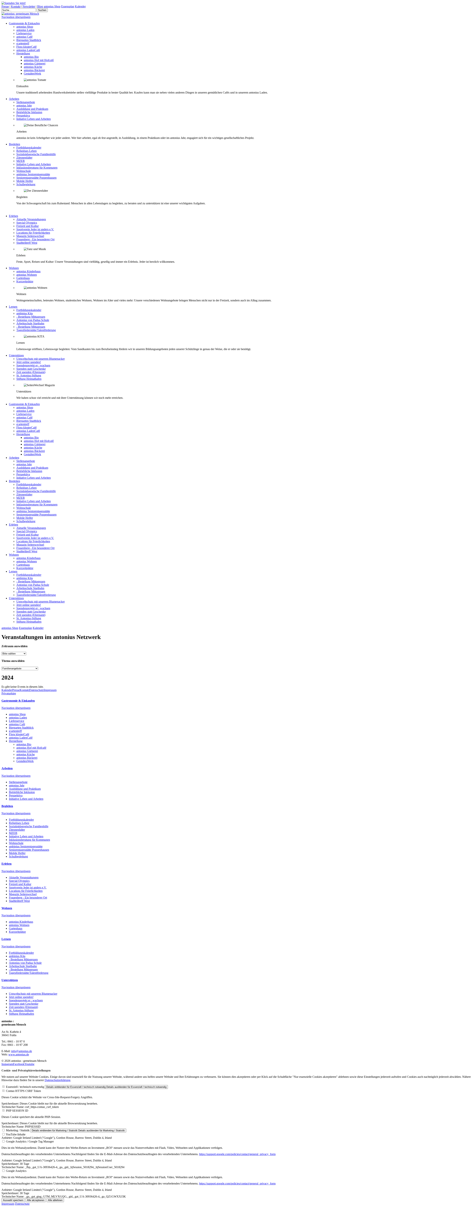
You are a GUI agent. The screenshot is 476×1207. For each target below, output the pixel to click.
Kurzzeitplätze (24, 281)
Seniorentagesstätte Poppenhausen (36, 177)
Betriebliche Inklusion (29, 112)
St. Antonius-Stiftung (28, 375)
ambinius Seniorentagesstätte (33, 174)
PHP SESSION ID (17, 1110)
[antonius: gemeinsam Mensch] (20, 13)
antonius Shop (52, 6)
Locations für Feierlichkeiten (33, 232)
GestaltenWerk (32, 73)
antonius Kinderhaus (28, 271)
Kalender (80, 6)
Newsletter (28, 6)
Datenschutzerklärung (57, 1080)
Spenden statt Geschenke (31, 368)
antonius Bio (31, 56)
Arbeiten (14, 98)
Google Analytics (16, 1170)
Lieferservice (24, 33)
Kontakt (15, 6)
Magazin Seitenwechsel (30, 236)
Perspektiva (23, 115)
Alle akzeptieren (35, 1200)
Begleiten (14, 144)
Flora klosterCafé (26, 46)
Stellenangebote (25, 102)
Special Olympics (26, 222)
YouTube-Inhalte (15, 1134)
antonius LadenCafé (28, 50)
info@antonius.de (21, 1051)
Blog (40, 6)
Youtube (29, 1064)
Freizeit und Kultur (27, 226)
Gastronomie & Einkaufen (24, 23)
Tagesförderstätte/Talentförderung (36, 330)
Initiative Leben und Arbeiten (33, 118)
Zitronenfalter (24, 157)
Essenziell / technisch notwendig (25, 1086)
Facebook (19, 1064)
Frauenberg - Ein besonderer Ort (35, 239)
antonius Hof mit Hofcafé (39, 60)
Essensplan (67, 6)
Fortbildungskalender (28, 147)
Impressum (50, 690)
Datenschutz (36, 690)
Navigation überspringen (15, 17)
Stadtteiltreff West (26, 242)
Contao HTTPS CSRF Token (23, 1090)
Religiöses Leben (26, 150)
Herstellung (23, 53)
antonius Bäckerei (34, 70)
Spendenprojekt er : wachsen (33, 365)
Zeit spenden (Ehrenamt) (30, 372)
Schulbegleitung (25, 184)
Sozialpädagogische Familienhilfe (36, 154)
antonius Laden (25, 30)
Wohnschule (23, 171)
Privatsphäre (8, 693)
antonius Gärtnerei (34, 63)
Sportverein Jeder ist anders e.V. (35, 229)
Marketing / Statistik (18, 1130)
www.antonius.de (18, 1054)
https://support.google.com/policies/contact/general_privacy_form (237, 1154)
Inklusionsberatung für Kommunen (36, 167)
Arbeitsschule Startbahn (30, 323)
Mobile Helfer (24, 181)
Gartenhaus (23, 278)
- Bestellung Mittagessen (30, 316)
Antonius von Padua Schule (32, 320)
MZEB (20, 160)
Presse (5, 6)
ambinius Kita (24, 313)
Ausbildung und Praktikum (32, 108)
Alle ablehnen (55, 1200)
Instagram (7, 1064)
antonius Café (24, 36)
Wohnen (14, 268)
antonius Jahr (24, 105)
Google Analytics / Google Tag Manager (30, 1141)
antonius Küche (33, 66)
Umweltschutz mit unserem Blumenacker (40, 358)
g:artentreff (22, 43)
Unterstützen (16, 355)
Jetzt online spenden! (28, 362)
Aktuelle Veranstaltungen (31, 219)
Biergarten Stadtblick (28, 40)
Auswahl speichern (13, 1200)
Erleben (13, 216)
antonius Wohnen (26, 274)
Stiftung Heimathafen (28, 378)
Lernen (13, 306)
